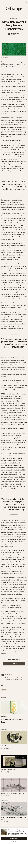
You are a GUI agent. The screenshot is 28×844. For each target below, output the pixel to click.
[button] (14, 714)
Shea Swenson (15, 33)
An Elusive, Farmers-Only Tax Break (12, 793)
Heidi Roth (5, 725)
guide (15, 618)
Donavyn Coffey (6, 772)
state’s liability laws (10, 472)
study (25, 120)
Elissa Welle (5, 821)
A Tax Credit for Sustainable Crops (12, 746)
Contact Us (14, 663)
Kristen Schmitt (6, 748)
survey (20, 307)
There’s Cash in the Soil (8, 769)
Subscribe (15, 838)
